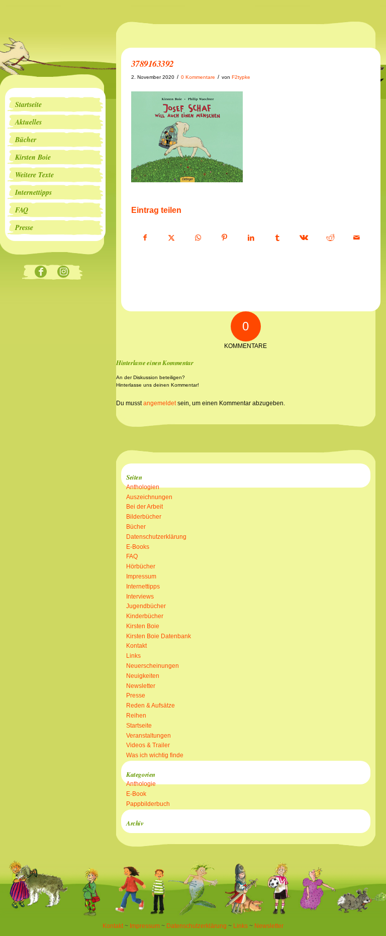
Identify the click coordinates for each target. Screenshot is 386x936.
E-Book (136, 793)
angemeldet (159, 403)
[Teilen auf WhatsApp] (198, 238)
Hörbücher (140, 566)
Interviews (140, 596)
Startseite (139, 725)
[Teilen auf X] (172, 238)
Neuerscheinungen (152, 665)
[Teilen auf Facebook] (145, 238)
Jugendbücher (146, 606)
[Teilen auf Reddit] (330, 238)
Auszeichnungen (149, 497)
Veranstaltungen (148, 735)
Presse (135, 695)
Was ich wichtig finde (154, 755)
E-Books (137, 546)
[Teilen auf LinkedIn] (251, 238)
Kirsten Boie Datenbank (158, 636)
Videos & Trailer (148, 745)
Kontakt (136, 645)
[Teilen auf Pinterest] (225, 238)
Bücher (136, 526)
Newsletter (140, 685)
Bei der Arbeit (144, 506)
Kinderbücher (144, 616)
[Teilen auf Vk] (304, 238)
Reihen (136, 715)
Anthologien (142, 487)
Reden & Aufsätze (150, 705)
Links (133, 655)
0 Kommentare (198, 77)
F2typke (241, 77)
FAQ (132, 556)
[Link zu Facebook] (41, 272)
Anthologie (141, 783)
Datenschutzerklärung (156, 536)
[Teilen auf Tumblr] (277, 238)
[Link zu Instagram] (63, 272)
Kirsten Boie (142, 626)
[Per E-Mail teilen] (357, 238)
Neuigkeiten (142, 675)
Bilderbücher (143, 516)
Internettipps (143, 586)
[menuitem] (55, 104)
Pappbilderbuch (148, 803)
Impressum (141, 576)
